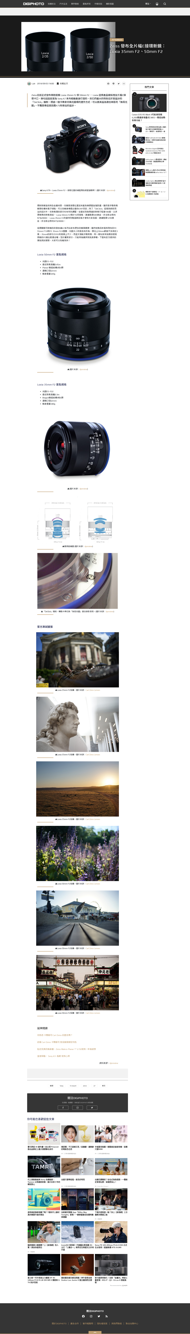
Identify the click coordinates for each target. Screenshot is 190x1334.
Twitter (119, 84)
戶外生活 (63, 4)
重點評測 (86, 4)
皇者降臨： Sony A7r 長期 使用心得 (53, 1056)
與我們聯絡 (116, 1323)
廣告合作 (74, 1323)
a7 (94, 1086)
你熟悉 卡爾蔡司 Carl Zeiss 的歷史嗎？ (55, 1035)
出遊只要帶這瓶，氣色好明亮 (73, 1179)
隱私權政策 (102, 1323)
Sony (61, 1086)
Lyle (33, 83)
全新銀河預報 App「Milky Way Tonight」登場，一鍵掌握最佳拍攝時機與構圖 (77, 1214)
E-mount (73, 1086)
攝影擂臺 (110, 4)
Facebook (108, 84)
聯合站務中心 (132, 1323)
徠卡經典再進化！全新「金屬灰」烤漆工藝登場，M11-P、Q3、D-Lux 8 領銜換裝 (111, 1280)
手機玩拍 (98, 4)
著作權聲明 (88, 1323)
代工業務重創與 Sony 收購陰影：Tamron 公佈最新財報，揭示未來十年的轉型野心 (44, 1181)
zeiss (85, 1086)
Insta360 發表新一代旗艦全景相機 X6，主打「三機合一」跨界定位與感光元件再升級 (77, 1247)
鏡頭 (51, 1086)
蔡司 (103, 1086)
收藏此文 (64, 83)
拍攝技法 (52, 4)
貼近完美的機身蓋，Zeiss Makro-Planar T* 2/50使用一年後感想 (66, 1049)
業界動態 (75, 4)
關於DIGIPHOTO (59, 1323)
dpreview (110, 190)
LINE (113, 84)
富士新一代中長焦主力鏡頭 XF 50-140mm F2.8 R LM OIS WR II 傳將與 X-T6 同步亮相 (44, 1280)
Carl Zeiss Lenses (93, 690)
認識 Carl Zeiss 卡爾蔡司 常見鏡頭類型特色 (57, 1042)
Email (124, 84)
